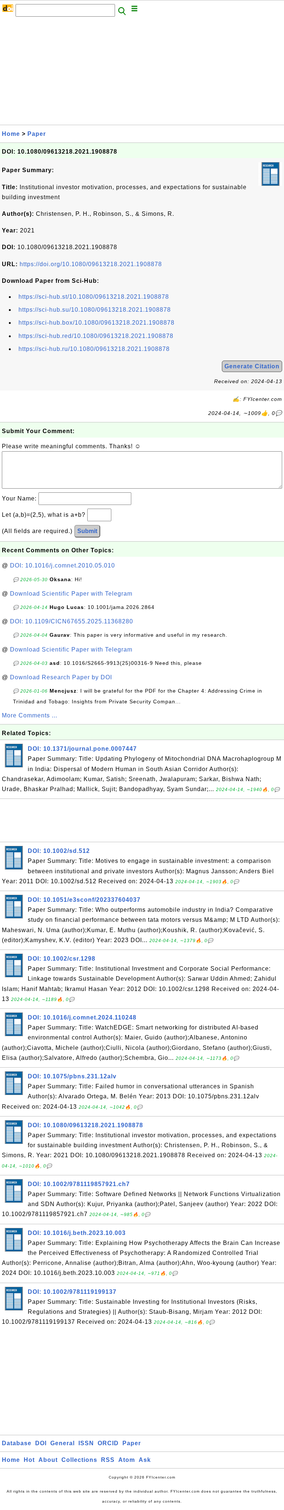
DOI (41, 1443)
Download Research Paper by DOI (61, 677)
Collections (79, 1460)
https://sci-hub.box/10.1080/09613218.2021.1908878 (96, 322)
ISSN (86, 1443)
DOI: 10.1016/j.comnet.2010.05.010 (62, 565)
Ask (145, 1460)
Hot (29, 1460)
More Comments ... (29, 715)
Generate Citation (252, 366)
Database (16, 1443)
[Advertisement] (142, 73)
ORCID (108, 1443)
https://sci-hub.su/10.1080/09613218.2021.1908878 (94, 310)
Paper (36, 134)
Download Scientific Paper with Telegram (71, 593)
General (62, 1443)
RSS (108, 1460)
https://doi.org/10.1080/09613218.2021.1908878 (91, 264)
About (48, 1460)
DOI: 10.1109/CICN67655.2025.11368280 (71, 621)
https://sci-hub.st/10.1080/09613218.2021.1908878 (93, 297)
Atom (126, 1460)
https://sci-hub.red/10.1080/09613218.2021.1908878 (95, 336)
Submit (87, 531)
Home (11, 134)
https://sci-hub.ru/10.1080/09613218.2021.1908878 (94, 349)
